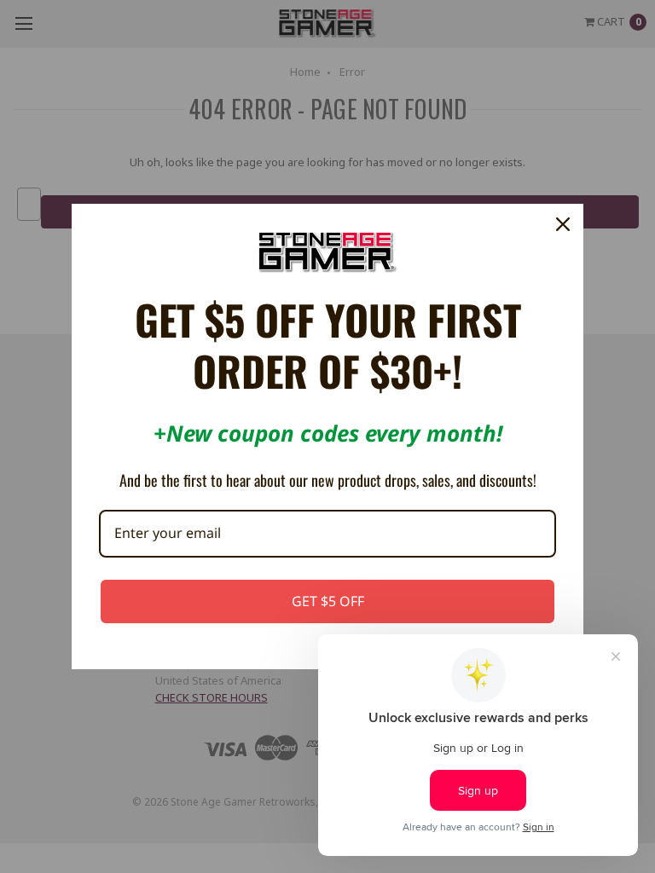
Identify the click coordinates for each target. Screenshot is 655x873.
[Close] (562, 224)
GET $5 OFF (328, 601)
